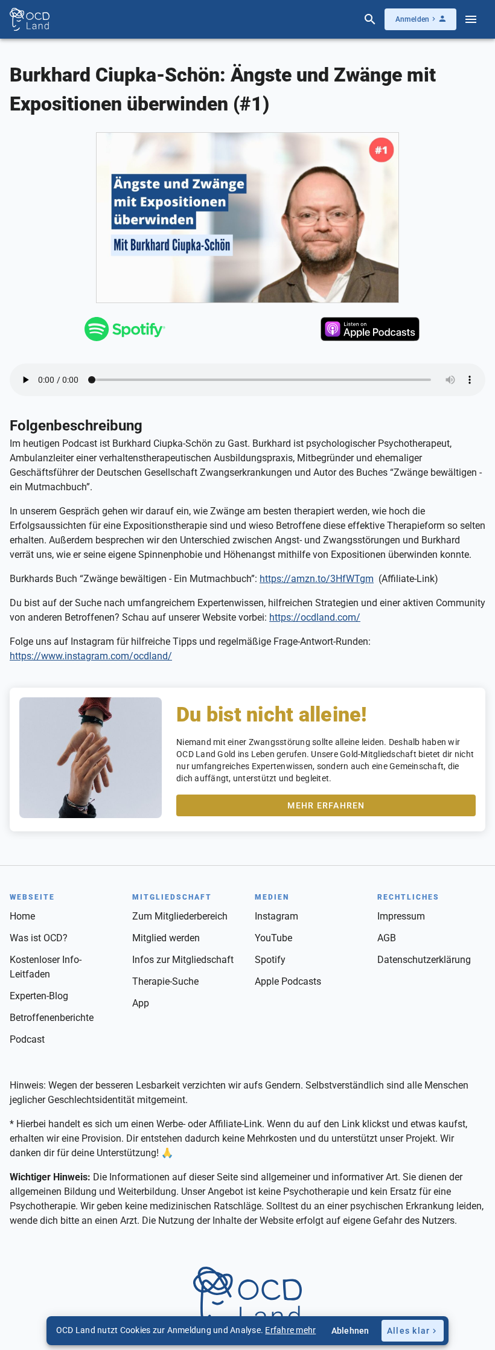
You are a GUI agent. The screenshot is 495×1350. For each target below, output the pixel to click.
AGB (386, 938)
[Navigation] (470, 19)
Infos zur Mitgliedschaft (183, 959)
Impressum (401, 916)
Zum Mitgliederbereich (180, 916)
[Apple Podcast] (370, 331)
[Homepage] (30, 19)
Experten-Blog (39, 996)
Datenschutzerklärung (424, 959)
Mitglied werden (166, 938)
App (140, 1003)
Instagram (276, 916)
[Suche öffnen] (370, 19)
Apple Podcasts (288, 981)
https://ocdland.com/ (314, 617)
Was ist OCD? (39, 938)
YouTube (273, 938)
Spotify (270, 959)
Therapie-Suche (165, 981)
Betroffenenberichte (52, 1017)
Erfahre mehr (290, 1330)
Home (22, 916)
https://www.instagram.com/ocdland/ (91, 656)
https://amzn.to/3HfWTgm (317, 578)
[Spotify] (125, 331)
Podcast (27, 1039)
